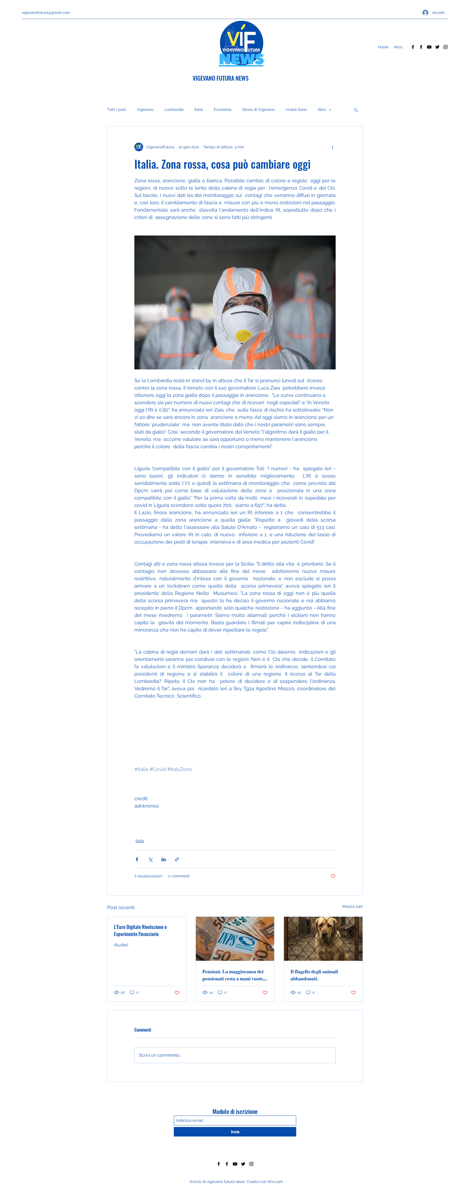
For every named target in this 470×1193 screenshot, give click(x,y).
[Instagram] (445, 47)
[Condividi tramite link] (177, 859)
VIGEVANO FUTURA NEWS (221, 78)
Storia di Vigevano (258, 109)
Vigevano (145, 109)
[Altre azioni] (332, 147)
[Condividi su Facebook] (137, 859)
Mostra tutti (352, 906)
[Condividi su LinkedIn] (163, 859)
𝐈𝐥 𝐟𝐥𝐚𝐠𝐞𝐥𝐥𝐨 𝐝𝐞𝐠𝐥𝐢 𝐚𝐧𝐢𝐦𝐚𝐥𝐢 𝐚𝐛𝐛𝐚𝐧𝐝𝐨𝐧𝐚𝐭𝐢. (314, 975)
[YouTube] (429, 47)
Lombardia (174, 109)
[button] (355, 110)
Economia (222, 109)
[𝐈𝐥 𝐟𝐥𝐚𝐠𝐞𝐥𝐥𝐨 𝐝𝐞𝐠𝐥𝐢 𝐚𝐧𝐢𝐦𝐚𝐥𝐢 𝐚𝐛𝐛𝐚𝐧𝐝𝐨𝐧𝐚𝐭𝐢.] (323, 939)
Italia (198, 109)
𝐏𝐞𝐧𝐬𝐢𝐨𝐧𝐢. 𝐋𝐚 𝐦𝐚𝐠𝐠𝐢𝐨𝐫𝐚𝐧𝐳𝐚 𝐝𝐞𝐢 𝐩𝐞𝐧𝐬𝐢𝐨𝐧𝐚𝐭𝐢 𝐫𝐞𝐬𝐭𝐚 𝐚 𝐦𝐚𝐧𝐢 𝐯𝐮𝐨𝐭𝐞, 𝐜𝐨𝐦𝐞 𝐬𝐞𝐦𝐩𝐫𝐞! (233, 975)
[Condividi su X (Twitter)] (150, 859)
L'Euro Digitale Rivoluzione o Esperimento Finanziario (140, 930)
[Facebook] (413, 47)
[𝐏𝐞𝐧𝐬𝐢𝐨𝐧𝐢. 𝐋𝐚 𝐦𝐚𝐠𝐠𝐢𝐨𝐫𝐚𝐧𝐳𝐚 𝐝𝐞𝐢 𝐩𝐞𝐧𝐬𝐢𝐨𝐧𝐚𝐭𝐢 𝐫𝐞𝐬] (235, 939)
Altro (322, 109)
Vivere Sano (296, 109)
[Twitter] (437, 47)
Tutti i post (116, 109)
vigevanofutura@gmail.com (46, 12)
